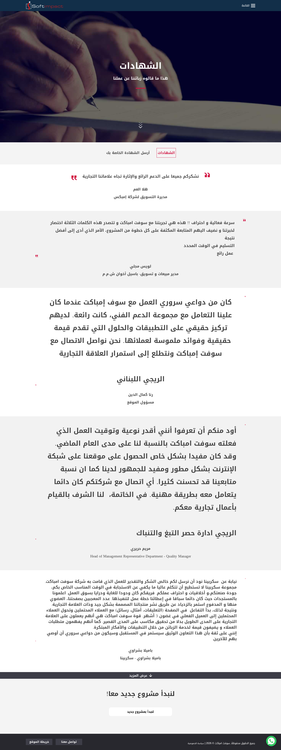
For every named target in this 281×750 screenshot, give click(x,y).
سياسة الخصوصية (196, 743)
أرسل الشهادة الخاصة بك (128, 153)
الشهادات (166, 153)
